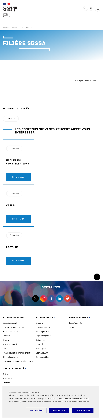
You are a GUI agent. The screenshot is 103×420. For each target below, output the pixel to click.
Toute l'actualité (75, 323)
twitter (35, 298)
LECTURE (12, 247)
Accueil (5, 28)
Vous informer (78, 317)
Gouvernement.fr (43, 327)
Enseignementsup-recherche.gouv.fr (18, 361)
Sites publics (44, 317)
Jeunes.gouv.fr (42, 348)
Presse (72, 327)
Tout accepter (82, 410)
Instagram (7, 378)
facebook (51, 298)
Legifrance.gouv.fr (43, 335)
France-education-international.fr (16, 353)
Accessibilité (91, 8)
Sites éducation (13, 317)
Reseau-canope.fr (10, 344)
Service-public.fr (42, 331)
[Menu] (97, 9)
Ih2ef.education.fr (10, 357)
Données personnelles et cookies (74, 398)
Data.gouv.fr (41, 340)
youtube (67, 298)
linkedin (59, 298)
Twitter (6, 374)
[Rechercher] (85, 9)
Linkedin (6, 382)
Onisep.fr (6, 335)
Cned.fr (6, 340)
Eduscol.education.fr (11, 331)
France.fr (39, 344)
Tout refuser (59, 410)
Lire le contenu (18, 177)
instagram (43, 298)
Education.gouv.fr (10, 323)
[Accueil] (10, 10)
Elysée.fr (39, 323)
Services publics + (43, 357)
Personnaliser (36, 410)
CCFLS (10, 205)
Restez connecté (13, 368)
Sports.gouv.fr (42, 353)
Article (14, 28)
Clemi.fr (6, 348)
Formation (10, 118)
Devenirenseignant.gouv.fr (14, 327)
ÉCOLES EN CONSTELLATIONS (17, 162)
